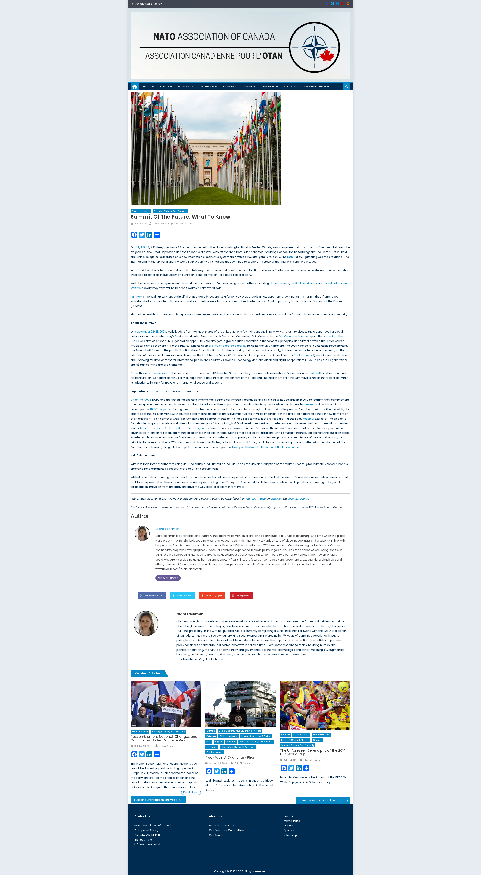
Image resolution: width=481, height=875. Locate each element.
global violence (279, 283)
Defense (211, 736)
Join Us (248, 86)
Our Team (216, 835)
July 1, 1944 (142, 247)
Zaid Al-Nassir (214, 752)
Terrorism (211, 747)
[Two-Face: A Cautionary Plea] (240, 704)
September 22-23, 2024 (150, 331)
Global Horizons (228, 736)
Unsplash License (298, 499)
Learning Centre (315, 86)
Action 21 (308, 419)
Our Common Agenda (293, 336)
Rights (218, 741)
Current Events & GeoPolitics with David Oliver (325, 800)
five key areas (303, 355)
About (146, 86)
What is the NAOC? (221, 825)
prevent (309, 404)
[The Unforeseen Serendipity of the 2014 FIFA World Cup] (315, 705)
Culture (210, 730)
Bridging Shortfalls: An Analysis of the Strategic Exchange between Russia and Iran (161, 800)
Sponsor (289, 830)
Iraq (208, 741)
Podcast (184, 86)
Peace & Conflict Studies (295, 740)
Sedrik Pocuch (140, 731)
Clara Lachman (141, 211)
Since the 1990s (141, 400)
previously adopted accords (227, 346)
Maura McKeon (321, 734)
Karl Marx (136, 297)
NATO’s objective (161, 409)
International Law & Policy (256, 736)
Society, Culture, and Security (170, 211)
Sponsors (291, 86)
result (291, 257)
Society (317, 740)
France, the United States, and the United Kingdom (173, 428)
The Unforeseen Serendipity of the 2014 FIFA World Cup (313, 752)
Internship (268, 86)
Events (164, 86)
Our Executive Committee (226, 830)
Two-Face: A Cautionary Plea (229, 757)
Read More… (191, 792)
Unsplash (276, 499)
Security (231, 741)
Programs (207, 86)
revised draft (313, 373)
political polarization (304, 283)
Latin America (301, 734)
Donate (228, 86)
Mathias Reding (255, 499)
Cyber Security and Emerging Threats (240, 730)
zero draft (160, 373)
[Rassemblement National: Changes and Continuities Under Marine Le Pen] (166, 704)
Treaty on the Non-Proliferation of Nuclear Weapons (266, 447)
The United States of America (237, 747)
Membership (292, 821)
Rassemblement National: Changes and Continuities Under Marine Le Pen (164, 738)
